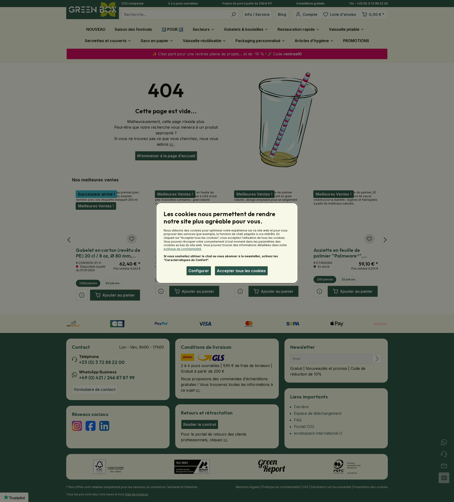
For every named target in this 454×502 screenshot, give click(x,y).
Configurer (198, 270)
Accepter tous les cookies (241, 270)
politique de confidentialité (182, 249)
